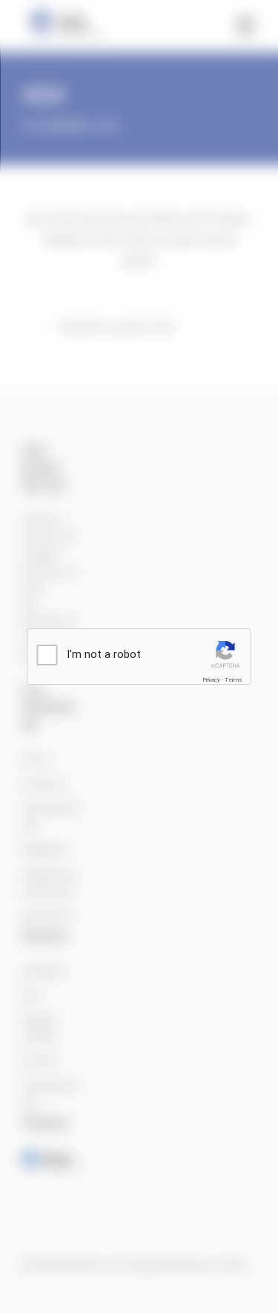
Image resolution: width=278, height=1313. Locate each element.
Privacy (211, 680)
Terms (233, 680)
